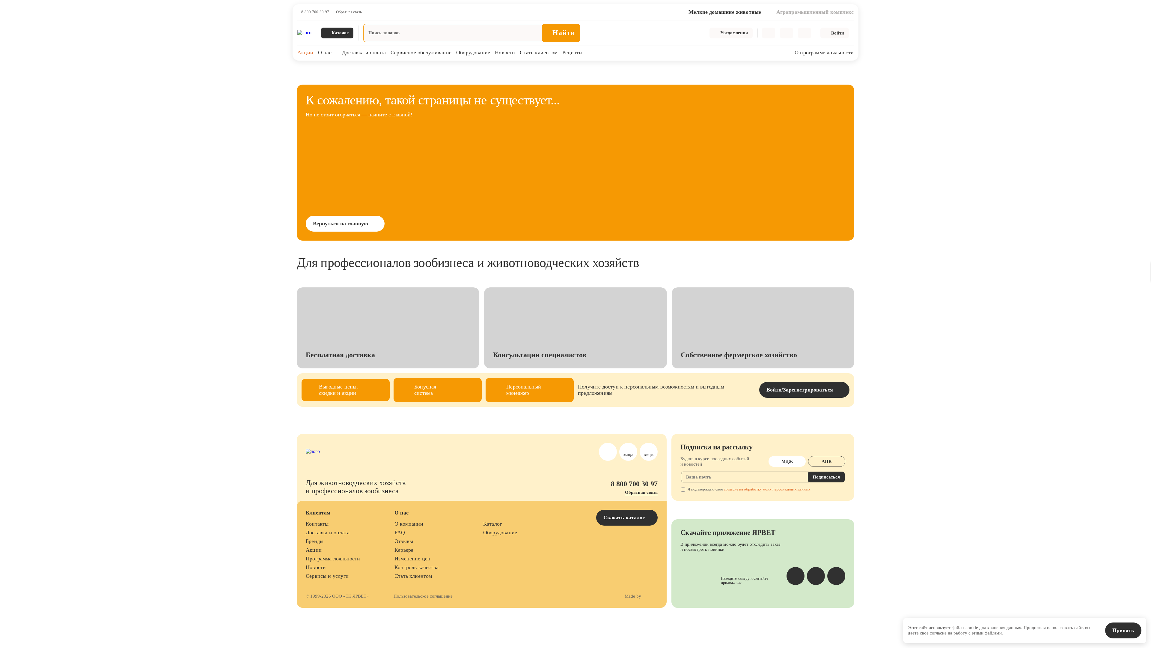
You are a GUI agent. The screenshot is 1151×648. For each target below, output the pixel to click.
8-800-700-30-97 (315, 12)
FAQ (399, 533)
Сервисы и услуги (327, 576)
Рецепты (572, 53)
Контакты (317, 524)
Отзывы (403, 541)
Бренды (314, 541)
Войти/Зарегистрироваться (799, 390)
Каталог (492, 524)
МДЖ (787, 461)
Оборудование (473, 53)
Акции (305, 53)
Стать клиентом (539, 53)
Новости (505, 53)
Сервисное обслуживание (421, 53)
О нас (325, 53)
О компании (408, 524)
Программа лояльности (333, 559)
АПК (827, 461)
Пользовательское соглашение (423, 596)
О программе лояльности (824, 53)
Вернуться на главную (340, 223)
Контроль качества (416, 567)
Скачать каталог (624, 517)
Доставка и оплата (364, 53)
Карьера (403, 550)
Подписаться (826, 477)
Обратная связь (349, 12)
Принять (1123, 630)
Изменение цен (412, 559)
